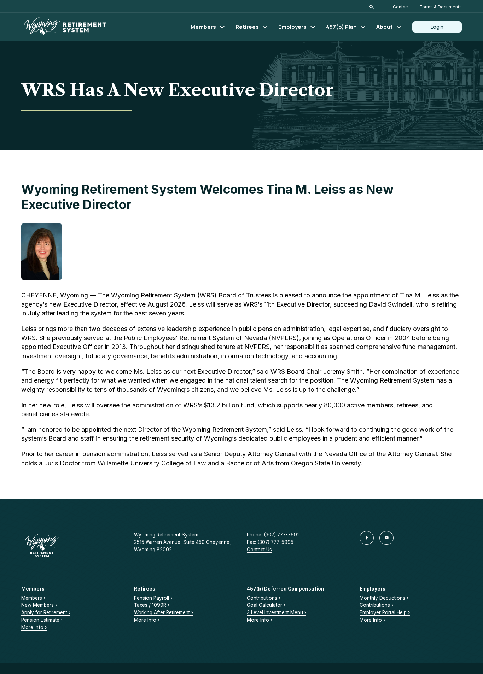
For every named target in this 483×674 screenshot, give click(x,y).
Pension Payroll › (153, 598)
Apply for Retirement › (45, 612)
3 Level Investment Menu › (276, 612)
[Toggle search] (371, 7)
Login (437, 27)
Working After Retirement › (163, 612)
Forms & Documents (441, 7)
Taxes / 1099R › (151, 605)
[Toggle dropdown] (222, 27)
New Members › (39, 605)
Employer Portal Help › (385, 612)
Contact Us (259, 549)
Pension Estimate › (42, 620)
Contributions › (263, 598)
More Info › (34, 627)
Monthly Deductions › (384, 598)
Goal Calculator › (266, 605)
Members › (33, 598)
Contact (401, 7)
